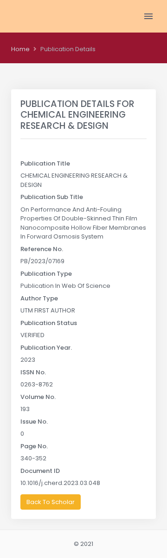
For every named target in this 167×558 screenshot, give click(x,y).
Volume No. (38, 396)
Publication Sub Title (51, 197)
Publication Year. (46, 347)
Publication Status (48, 323)
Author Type (39, 298)
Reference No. (41, 249)
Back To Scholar (50, 502)
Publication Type (46, 273)
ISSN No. (33, 372)
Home (20, 49)
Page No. (34, 446)
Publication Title (45, 163)
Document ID (40, 470)
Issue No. (34, 421)
